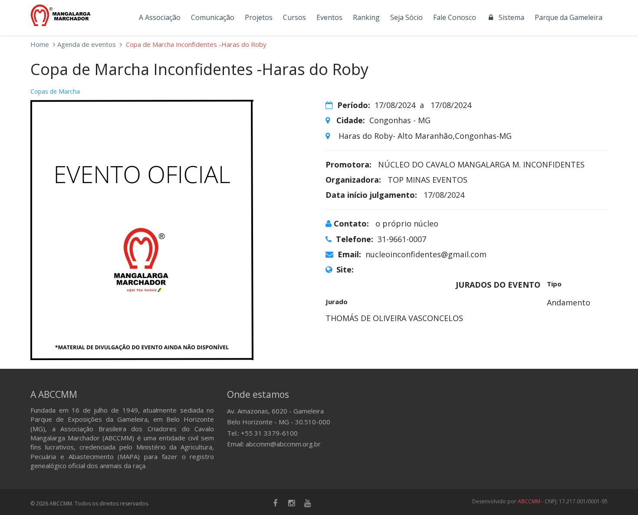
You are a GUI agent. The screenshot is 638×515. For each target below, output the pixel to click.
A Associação (160, 17)
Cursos (294, 17)
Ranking (366, 17)
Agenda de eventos (86, 44)
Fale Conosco (454, 17)
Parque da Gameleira (568, 17)
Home (39, 44)
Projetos (259, 17)
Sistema (509, 17)
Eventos (329, 17)
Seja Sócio (406, 17)
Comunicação (212, 17)
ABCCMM (529, 501)
